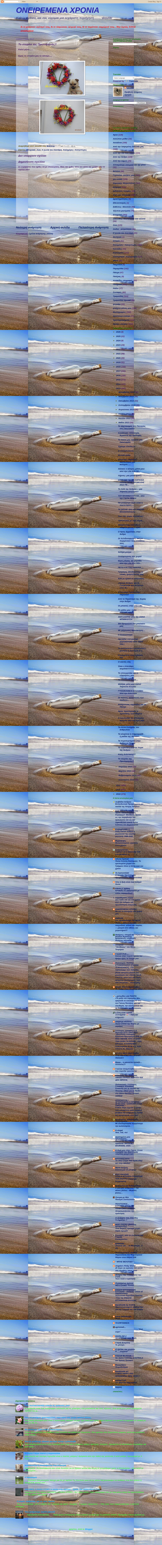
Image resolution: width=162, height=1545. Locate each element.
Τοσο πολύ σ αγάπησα (125, 1279)
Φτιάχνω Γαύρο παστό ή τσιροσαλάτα (42, 1453)
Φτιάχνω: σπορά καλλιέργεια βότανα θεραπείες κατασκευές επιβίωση (128, 936)
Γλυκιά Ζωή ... (121, 954)
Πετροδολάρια (121, 1367)
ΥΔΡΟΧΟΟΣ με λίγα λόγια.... (131, 520)
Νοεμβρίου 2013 (126, 396)
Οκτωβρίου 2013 (126, 401)
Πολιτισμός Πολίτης (124, 963)
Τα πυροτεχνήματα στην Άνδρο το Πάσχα (129, 742)
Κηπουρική (118, 253)
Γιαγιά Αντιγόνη (122, 1343)
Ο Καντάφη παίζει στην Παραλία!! (129, 593)
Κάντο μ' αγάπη (122, 888)
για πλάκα (117, 179)
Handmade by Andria (125, 1305)
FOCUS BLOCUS (123, 1356)
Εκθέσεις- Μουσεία (122, 207)
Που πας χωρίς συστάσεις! (130, 516)
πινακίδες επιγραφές (123, 280)
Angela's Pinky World (125, 1266)
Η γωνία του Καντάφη (52, 150)
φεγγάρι (117, 304)
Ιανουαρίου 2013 (126, 780)
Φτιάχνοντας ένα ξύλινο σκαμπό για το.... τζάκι (129, 526)
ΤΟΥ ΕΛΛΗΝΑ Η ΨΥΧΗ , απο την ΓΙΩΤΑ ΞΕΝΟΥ (131, 497)
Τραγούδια (118, 296)
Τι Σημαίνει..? (121, 1220)
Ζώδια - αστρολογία (122, 229)
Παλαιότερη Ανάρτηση (93, 227)
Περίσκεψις (120, 841)
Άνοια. (118, 884)
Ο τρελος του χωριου (125, 1349)
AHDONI (119, 918)
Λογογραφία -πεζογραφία (125, 256)
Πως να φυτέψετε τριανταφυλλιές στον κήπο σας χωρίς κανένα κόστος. (58, 1417)
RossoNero (120, 1365)
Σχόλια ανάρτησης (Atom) (41, 233)
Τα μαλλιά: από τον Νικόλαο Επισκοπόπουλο (131, 510)
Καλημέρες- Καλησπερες (75, 150)
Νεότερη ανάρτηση (28, 227)
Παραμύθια (118, 268)
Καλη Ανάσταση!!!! (127, 754)
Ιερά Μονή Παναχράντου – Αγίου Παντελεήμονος (127, 812)
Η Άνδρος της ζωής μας (126, 1075)
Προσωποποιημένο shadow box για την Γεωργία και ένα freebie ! (129, 1309)
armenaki (119, 1243)
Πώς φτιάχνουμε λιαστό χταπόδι (40, 1512)
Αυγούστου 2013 (126, 409)
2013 (118, 388)
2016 (118, 375)
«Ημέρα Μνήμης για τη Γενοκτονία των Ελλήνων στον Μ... (130, 585)
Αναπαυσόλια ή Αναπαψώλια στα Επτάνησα (45, 1465)
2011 (118, 789)
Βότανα (116, 171)
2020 (118, 358)
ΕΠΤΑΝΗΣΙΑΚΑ (122, 1158)
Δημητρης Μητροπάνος (124, 183)
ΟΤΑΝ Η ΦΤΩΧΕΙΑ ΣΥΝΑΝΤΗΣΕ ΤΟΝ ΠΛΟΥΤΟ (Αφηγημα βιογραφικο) (129, 1178)
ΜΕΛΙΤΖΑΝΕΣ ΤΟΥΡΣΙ (124, 1285)
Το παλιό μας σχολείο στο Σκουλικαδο (130, 441)
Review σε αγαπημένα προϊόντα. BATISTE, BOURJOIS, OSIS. (125, 1143)
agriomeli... (120, 1327)
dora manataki (122, 1174)
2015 (118, 380)
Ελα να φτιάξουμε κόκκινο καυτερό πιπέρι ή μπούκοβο (50, 1441)
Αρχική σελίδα (60, 227)
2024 (118, 340)
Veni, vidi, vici (121, 1132)
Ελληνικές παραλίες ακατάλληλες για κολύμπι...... (127, 462)
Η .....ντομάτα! (121, 1351)
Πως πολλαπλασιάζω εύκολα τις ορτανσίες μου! (47, 1405)
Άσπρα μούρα (124, 552)
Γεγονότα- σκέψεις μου (124, 175)
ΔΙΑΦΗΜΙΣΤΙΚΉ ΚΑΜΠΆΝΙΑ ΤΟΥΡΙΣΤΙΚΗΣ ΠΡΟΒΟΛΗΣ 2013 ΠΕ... (131, 482)
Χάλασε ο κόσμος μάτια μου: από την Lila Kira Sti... (131, 470)
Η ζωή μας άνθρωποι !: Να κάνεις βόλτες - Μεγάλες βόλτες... (127, 1190)
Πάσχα (116, 272)
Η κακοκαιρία (31, 1477)
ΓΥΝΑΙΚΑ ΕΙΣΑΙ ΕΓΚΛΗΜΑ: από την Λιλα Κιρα (130, 692)
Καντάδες (117, 249)
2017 (118, 371)
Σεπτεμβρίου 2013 (127, 405)
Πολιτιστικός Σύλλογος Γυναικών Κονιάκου (126, 1085)
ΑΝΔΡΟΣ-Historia (123, 1021)
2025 (118, 336)
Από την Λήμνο (120, 161)
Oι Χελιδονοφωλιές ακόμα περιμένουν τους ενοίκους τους (131, 540)
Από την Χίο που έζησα (124, 153)
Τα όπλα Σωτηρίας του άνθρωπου (128, 728)
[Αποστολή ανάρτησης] (61, 146)
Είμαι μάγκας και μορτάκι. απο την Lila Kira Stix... (130, 562)
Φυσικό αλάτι (124, 455)
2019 (118, 362)
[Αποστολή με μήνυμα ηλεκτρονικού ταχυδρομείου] (66, 146)
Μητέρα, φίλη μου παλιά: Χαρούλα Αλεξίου (129, 685)
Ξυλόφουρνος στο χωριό (130, 556)
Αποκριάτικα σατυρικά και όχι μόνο (129, 165)
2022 (118, 349)
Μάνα (115, 260)
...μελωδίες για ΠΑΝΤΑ (126, 996)
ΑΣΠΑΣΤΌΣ (120, 1380)
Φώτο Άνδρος (121, 1167)
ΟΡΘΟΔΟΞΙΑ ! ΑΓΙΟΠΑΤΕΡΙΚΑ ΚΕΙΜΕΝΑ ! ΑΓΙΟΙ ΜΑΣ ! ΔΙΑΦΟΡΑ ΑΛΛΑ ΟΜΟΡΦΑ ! (128, 1103)
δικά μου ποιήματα (121, 195)
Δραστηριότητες (120, 199)
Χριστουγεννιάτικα (121, 316)
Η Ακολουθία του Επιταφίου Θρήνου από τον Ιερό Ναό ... (131, 720)
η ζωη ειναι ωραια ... (124, 1012)
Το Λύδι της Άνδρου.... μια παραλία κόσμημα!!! (130, 490)
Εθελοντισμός (119, 203)
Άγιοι (115, 135)
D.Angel (119, 1130)
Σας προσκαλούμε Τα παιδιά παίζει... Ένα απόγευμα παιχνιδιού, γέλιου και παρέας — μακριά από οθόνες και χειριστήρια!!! (128, 925)
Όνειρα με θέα (122, 1197)
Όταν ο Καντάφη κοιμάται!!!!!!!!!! (126, 667)
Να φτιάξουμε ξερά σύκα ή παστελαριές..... (130, 504)
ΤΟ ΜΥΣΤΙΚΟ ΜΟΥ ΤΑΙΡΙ (125, 1338)
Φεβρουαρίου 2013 (127, 775)
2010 (118, 794)
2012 (118, 785)
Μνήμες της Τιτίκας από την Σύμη (128, 1276)
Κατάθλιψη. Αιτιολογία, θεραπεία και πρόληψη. (130, 434)
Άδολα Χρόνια (122, 859)
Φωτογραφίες (119, 312)
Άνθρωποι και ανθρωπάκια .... (129, 1186)
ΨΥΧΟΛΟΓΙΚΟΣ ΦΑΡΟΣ (126, 1252)
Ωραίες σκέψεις (120, 324)
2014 (118, 384)
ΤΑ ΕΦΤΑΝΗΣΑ (122, 1323)
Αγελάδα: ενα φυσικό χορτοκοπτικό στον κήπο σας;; (130, 641)
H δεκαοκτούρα (125, 635)
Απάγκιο (119, 945)
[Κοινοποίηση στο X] (70, 146)
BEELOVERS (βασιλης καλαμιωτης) (125, 1225)
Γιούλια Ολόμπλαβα (124, 1069)
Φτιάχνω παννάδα (123, 940)
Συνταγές (117, 292)
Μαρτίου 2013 (125, 771)
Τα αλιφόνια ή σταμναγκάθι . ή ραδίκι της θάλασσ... (131, 735)
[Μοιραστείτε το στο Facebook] (72, 146)
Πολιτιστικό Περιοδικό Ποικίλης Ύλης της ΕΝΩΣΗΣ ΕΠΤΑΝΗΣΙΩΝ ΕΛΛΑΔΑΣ (129, 1298)
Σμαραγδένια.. (122, 850)
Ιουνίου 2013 (124, 418)
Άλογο (121, 547)
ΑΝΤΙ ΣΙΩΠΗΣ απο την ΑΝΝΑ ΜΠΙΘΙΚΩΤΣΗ (131, 618)
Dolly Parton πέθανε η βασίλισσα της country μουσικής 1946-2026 (125, 833)
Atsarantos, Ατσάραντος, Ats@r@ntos (127, 1120)
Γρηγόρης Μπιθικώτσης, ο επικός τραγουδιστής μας (130, 573)
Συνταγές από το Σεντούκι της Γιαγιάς (129, 1236)
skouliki (130, 88)
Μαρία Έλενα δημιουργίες (127, 987)
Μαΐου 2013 (124, 422)
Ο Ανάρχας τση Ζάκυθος (126, 1218)
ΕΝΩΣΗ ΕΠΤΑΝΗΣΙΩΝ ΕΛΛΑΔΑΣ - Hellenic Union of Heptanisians (129, 1291)
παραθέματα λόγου (124, 897)
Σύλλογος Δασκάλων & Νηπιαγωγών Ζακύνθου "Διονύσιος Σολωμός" (126, 1032)
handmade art (121, 1371)
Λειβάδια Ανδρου (123, 802)
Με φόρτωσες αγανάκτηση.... (131, 630)
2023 (118, 345)
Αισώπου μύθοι (120, 139)
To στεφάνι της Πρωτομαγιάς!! (126, 760)
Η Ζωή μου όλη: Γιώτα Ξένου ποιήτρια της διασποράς (129, 1151)
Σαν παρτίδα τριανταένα (126, 1071)
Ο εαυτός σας (124, 662)
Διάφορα (117, 187)
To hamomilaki (122, 873)
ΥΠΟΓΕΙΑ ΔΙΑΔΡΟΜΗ (124, 1154)
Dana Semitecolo (123, 1316)
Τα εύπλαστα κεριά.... (128, 680)
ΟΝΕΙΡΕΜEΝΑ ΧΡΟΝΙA (57, 10)
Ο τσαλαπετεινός (126, 451)
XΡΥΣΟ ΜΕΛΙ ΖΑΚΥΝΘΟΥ (127, 1053)
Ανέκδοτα (117, 142)
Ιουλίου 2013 (124, 414)
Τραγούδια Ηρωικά (122, 300)
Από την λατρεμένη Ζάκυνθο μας (128, 146)
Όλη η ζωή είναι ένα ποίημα (128, 882)
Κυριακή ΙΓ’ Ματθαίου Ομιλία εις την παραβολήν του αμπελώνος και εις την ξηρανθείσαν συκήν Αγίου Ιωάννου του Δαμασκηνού (128, 820)
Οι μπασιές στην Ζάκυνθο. (130, 606)
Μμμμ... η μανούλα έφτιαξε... (128, 1062)
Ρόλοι (117, 1318)
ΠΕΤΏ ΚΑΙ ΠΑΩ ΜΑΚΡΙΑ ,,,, (131, 567)
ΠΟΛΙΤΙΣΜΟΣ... (122, 1204)
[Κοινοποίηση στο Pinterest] (74, 146)
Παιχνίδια (117, 264)
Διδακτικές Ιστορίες (122, 191)
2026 (118, 332)
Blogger (88, 1529)
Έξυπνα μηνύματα (121, 211)
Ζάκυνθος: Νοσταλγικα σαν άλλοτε (129, 219)
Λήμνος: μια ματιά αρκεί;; (130, 475)
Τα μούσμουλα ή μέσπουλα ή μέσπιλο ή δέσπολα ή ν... (132, 649)
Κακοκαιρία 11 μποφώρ (125, 1170)
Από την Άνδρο (120, 157)
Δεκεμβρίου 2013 (126, 392)
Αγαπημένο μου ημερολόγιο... (122, 1138)
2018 (118, 367)
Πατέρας (117, 276)
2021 (118, 353)
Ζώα (38, 150)
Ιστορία (116, 241)
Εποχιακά (30, 150)
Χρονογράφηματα (121, 320)
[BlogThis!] (68, 146)
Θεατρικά (117, 237)
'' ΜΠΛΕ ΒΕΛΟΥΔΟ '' (124, 1261)
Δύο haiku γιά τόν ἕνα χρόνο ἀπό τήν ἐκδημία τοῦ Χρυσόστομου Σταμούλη (127, 902)
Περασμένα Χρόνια (124, 1283)
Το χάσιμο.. (120, 1345)
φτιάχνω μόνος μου (122, 308)
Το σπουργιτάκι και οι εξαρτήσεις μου (128, 674)
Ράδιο (115, 288)
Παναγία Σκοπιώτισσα (125, 1199)
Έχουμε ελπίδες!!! (126, 446)
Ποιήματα (117, 284)
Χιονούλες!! (120, 1064)
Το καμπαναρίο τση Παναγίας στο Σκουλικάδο (132, 427)
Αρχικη (118, 1387)
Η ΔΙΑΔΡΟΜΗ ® (122, 829)
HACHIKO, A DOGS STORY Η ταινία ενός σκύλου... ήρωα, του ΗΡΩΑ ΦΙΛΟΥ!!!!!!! (62, 1489)
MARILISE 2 (120, 1336)
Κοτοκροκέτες (121, 1239)
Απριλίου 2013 (125, 766)
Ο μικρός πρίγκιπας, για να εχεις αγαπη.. (36, 1501)
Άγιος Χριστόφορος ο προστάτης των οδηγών (130, 712)
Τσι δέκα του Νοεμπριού (125, 1382)
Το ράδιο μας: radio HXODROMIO (127, 611)
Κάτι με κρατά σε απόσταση (131, 578)
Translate (133, 81)
